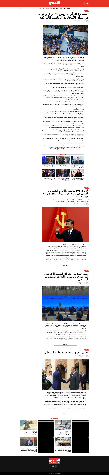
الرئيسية (68, 8)
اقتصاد (65, 8)
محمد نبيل (81, 204)
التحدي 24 (47, 8)
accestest (81, 21)
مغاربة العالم (53, 8)
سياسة (57, 8)
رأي (43, 8)
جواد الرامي (81, 356)
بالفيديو (40, 8)
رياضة (61, 8)
